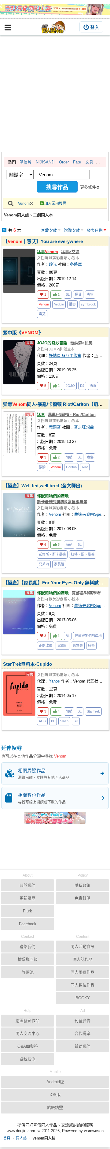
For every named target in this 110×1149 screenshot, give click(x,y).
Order (64, 162)
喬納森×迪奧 (81, 343)
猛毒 (47, 251)
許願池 (28, 972)
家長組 (59, 564)
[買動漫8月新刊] (55, 9)
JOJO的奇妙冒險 (52, 343)
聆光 (53, 264)
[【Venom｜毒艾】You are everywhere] (19, 271)
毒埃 (90, 294)
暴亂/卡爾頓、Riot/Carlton (72, 414)
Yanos (54, 681)
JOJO (70, 385)
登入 (94, 27)
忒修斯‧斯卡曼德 (52, 554)
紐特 (91, 645)
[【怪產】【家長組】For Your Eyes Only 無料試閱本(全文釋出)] (19, 612)
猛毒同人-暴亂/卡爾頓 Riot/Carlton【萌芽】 (55, 404)
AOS (42, 721)
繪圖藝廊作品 (27, 1020)
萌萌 (69, 457)
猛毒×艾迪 (70, 251)
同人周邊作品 (82, 972)
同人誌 (21, 1138)
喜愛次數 (49, 230)
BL (68, 294)
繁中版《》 (23, 332)
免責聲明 (82, 898)
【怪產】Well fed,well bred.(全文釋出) (42, 485)
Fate (77, 162)
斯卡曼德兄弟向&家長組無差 (62, 502)
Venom (24, 203)
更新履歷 (27, 898)
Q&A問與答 (27, 1046)
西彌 (93, 385)
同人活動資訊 (82, 946)
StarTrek (93, 711)
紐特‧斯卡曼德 (82, 554)
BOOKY (82, 998)
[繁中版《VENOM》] (19, 362)
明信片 (25, 162)
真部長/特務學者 (86, 593)
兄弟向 (44, 564)
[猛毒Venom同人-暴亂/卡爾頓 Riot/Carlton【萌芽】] (19, 433)
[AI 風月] (55, 820)
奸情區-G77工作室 (65, 355)
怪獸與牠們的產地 (53, 496)
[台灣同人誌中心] (53, 27)
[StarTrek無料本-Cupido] (19, 693)
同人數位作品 (82, 985)
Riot (85, 467)
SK (76, 721)
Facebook (27, 924)
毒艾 (42, 314)
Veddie (59, 304)
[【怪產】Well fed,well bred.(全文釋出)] (19, 515)
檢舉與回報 (28, 959)
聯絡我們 (27, 946)
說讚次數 (72, 230)
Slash (64, 721)
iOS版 (55, 1094)
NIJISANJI (45, 162)
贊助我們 (82, 1046)
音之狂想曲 (84, 427)
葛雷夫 (78, 645)
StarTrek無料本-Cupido (27, 664)
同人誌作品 (83, 959)
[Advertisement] (55, 94)
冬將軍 (76, 264)
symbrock (88, 304)
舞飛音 (55, 427)
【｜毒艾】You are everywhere (43, 241)
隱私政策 (82, 885)
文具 (89, 162)
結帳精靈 (55, 1107)
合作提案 (82, 1033)
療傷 (90, 457)
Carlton (71, 467)
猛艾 (78, 294)
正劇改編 (45, 645)
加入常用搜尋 (55, 203)
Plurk (27, 911)
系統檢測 (27, 1059)
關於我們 (27, 885)
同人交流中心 (27, 1033)
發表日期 (95, 230)
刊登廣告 (82, 1020)
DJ (82, 385)
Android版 (55, 1082)
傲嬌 (42, 467)
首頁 (6, 1138)
